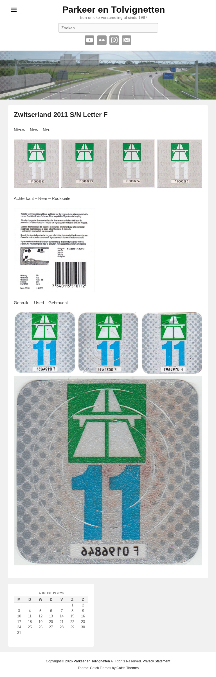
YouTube (89, 40)
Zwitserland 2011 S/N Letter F (61, 114)
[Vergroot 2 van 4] (99, 146)
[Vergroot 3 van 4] (147, 146)
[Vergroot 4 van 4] (195, 146)
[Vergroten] (88, 215)
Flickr (102, 40)
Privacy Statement (156, 661)
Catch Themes (127, 668)
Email (126, 40)
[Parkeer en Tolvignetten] (108, 75)
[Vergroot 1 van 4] (52, 146)
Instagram (114, 40)
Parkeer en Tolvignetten (113, 9)
